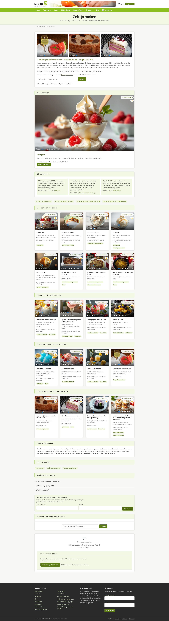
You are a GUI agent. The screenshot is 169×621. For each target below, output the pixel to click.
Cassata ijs (40, 232)
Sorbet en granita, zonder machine (88, 201)
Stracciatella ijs (92, 232)
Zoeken (81, 79)
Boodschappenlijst (41, 609)
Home (38, 10)
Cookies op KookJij (63, 596)
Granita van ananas (94, 369)
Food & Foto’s (78, 10)
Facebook (131, 619)
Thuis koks (60, 594)
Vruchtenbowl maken (70, 468)
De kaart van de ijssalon (43, 201)
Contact (37, 594)
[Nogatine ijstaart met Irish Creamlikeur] (84, 45)
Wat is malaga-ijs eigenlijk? (45, 486)
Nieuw (56, 10)
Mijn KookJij (38, 602)
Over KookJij (38, 591)
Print (69, 84)
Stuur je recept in (67, 75)
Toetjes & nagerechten (42, 287)
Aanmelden (127, 509)
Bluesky (117, 619)
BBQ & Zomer (66, 10)
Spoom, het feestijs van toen (63, 201)
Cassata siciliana (68, 232)
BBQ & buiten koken (118, 432)
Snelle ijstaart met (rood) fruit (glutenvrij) (96, 417)
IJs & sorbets (40, 245)
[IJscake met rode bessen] (116, 45)
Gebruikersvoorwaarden (65, 599)
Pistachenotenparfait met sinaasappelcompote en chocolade (122, 418)
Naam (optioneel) (41, 504)
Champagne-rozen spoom (96, 320)
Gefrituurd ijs (117, 190)
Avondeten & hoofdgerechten (95, 243)
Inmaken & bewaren (118, 435)
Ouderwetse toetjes (53, 468)
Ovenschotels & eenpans (94, 284)
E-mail (81, 504)
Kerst (46, 383)
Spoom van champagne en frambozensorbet (71, 320)
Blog (97, 10)
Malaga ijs (41, 155)
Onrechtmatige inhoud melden (65, 608)
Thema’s (89, 10)
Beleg (63, 284)
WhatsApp (45, 84)
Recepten (46, 10)
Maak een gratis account (50, 565)
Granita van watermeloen (122, 369)
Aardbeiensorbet (68, 369)
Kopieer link (62, 84)
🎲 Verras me (107, 10)
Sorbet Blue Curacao (43, 369)
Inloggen (120, 4)
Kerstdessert (40, 468)
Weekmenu (61, 591)
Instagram (124, 619)
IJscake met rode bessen (71, 416)
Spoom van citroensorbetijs (87, 193)
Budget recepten (92, 429)
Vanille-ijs (116, 232)
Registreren (129, 4)
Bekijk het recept (43, 164)
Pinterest (53, 84)
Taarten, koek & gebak (68, 245)
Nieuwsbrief (38, 604)
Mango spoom (118, 320)
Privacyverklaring (63, 604)
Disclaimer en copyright (65, 602)
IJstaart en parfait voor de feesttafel (114, 201)
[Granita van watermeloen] (52, 45)
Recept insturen (40, 607)
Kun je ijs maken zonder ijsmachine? (48, 482)
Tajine (114, 284)
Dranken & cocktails (42, 334)
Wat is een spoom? (42, 490)
